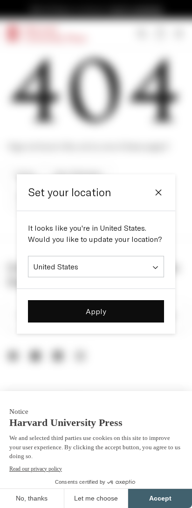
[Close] (158, 192)
